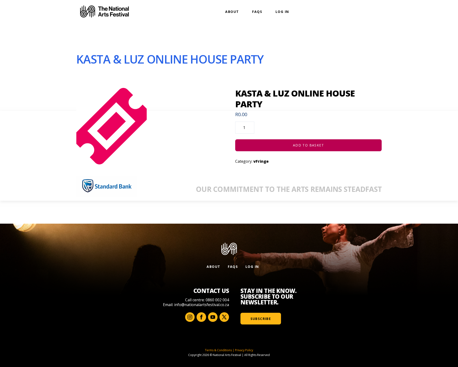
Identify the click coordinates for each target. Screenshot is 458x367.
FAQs (257, 11)
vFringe (261, 161)
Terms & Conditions (218, 350)
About (232, 11)
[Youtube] (213, 317)
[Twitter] (224, 317)
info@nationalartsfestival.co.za (201, 304)
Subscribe (260, 318)
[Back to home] (104, 11)
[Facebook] (201, 317)
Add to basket (308, 145)
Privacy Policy (244, 350)
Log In (282, 11)
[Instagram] (190, 317)
